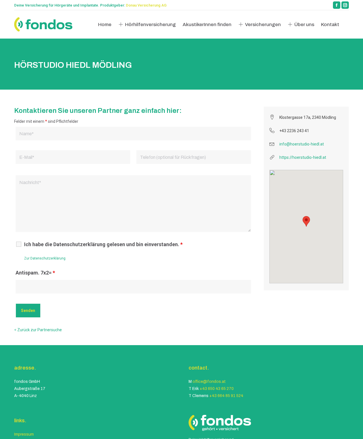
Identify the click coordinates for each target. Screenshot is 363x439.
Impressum (24, 434)
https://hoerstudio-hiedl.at (302, 157)
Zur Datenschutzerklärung (45, 258)
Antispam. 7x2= (35, 273)
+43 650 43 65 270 (217, 389)
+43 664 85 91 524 (226, 396)
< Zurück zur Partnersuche (38, 330)
